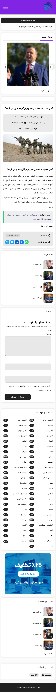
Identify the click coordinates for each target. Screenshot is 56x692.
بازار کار (15, 451)
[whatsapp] (27, 242)
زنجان (41, 483)
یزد (41, 546)
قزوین (41, 509)
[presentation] (51, 67)
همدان (15, 541)
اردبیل (41, 441)
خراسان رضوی (15, 472)
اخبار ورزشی (15, 436)
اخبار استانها (15, 425)
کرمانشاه (15, 520)
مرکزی (16, 535)
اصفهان (15, 441)
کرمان (41, 520)
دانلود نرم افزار (46, 675)
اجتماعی (41, 425)
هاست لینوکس (28, 687)
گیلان (41, 530)
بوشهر (41, 457)
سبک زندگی (15, 483)
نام (49, 361)
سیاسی (41, 493)
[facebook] (22, 242)
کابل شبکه (34, 675)
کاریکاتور (42, 514)
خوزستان (15, 478)
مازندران (42, 535)
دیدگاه (48, 334)
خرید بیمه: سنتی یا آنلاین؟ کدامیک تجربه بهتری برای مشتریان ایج (29, 26)
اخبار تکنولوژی (15, 430)
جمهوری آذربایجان (12, 235)
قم (15, 509)
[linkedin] (17, 242)
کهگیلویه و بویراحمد (41, 525)
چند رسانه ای (42, 467)
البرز (15, 446)
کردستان (15, 514)
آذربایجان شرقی (41, 420)
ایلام (41, 451)
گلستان (15, 525)
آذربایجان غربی (15, 420)
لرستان (15, 530)
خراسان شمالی (41, 478)
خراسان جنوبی (41, 472)
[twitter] (7, 242)
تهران (15, 462)
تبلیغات (42, 462)
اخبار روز (42, 436)
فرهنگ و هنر (15, 504)
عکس (42, 499)
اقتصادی (41, 446)
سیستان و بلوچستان (16, 493)
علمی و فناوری (15, 499)
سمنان (15, 488)
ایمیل (49, 374)
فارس (41, 504)
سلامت (41, 488)
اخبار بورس (41, 430)
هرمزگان (41, 541)
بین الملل (32, 122)
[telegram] (12, 242)
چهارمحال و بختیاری (15, 467)
